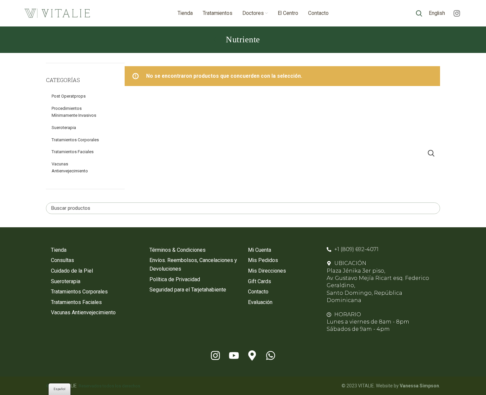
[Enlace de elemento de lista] (95, 250)
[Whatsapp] (271, 355)
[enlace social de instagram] (457, 13)
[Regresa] (217, 39)
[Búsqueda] (419, 13)
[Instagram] (215, 355)
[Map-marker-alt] (252, 355)
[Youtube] (233, 355)
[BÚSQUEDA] (431, 153)
